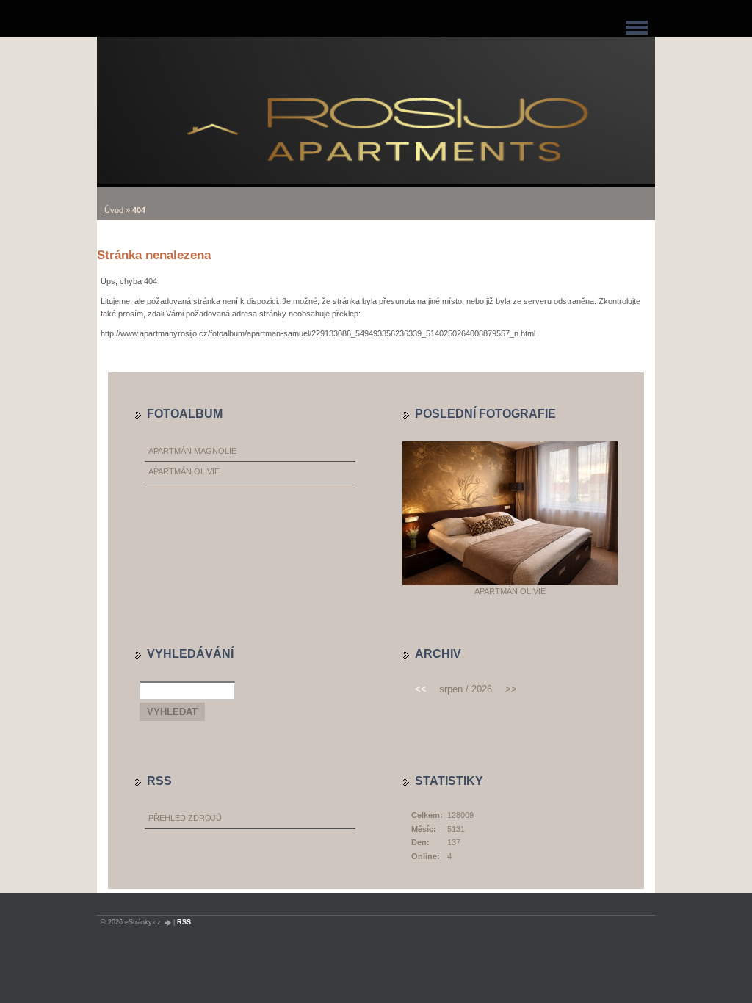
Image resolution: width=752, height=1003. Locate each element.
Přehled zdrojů (185, 818)
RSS (184, 922)
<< (421, 689)
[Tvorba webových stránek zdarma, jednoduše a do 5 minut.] (168, 922)
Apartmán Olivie (184, 471)
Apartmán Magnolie (192, 450)
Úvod (113, 210)
